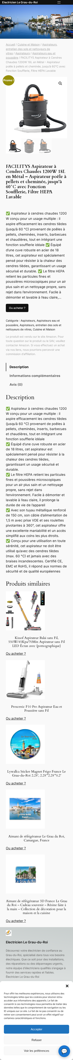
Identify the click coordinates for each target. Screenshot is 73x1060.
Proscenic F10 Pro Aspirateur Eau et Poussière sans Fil (36, 709)
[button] (67, 986)
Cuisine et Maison (29, 44)
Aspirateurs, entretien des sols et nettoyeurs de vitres (31, 49)
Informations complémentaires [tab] (35, 376)
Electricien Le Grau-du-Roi (20, 2)
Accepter (36, 1029)
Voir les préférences (36, 1050)
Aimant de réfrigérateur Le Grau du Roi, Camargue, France (36, 838)
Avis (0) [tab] (16, 384)
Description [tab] (19, 367)
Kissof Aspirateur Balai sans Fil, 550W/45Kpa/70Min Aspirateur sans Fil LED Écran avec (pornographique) (36, 642)
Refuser (37, 1040)
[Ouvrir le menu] (59, 2)
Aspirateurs (22, 53)
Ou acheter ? (17, 308)
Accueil (10, 44)
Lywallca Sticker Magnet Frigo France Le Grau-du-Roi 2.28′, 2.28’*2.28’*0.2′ (36, 773)
